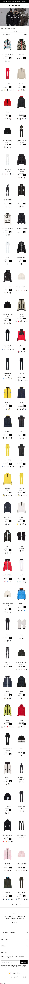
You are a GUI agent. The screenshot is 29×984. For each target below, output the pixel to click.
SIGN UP (23, 962)
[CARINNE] (7, 854)
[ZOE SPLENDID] (7, 276)
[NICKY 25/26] (7, 335)
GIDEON (7, 402)
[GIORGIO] (7, 479)
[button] (2, 5)
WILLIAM (7, 83)
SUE (21, 200)
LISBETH (21, 315)
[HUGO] (7, 624)
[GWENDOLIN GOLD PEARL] (7, 305)
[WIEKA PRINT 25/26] (7, 44)
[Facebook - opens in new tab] (12, 977)
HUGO (7, 634)
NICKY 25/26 (7, 345)
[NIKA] (7, 536)
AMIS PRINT (7, 663)
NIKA (7, 546)
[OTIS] (7, 102)
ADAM (21, 634)
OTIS (7, 112)
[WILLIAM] (7, 73)
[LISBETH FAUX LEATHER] (21, 218)
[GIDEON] (7, 392)
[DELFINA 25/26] (7, 190)
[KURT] (21, 710)
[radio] (6, 61)
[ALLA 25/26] (7, 159)
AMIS (21, 575)
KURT (21, 720)
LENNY (7, 691)
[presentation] (13, 89)
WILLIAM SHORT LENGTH (7, 749)
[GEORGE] (7, 421)
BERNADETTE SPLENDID (21, 170)
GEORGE (7, 431)
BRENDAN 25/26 (7, 835)
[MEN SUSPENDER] (21, 825)
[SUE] (21, 190)
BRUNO (21, 749)
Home (2, 28)
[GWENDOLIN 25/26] (21, 276)
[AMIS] (21, 565)
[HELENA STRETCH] (7, 565)
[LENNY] (7, 681)
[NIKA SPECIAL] (7, 507)
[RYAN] (21, 681)
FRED (21, 546)
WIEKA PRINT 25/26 (7, 54)
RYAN (21, 691)
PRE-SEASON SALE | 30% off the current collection (14, 1)
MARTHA (7, 778)
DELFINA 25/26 (7, 200)
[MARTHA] (7, 767)
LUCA (21, 345)
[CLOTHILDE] (7, 796)
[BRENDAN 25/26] (7, 825)
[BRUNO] (21, 739)
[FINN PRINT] (21, 44)
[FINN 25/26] (21, 594)
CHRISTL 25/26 (7, 374)
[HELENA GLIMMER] (21, 247)
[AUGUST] (21, 73)
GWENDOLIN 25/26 (21, 286)
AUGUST (21, 83)
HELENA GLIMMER (21, 257)
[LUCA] (21, 335)
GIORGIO (7, 489)
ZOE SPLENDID (7, 286)
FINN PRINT (21, 54)
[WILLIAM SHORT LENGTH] (7, 739)
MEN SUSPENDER (21, 835)
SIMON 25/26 (21, 806)
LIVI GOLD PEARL (21, 141)
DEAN (21, 431)
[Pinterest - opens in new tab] (17, 977)
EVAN (21, 112)
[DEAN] (21, 421)
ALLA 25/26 (8, 169)
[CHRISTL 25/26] (7, 364)
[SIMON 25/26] (21, 796)
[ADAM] (21, 624)
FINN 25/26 (21, 604)
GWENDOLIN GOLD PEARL (7, 315)
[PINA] (7, 247)
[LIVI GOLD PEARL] (21, 131)
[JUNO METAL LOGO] (7, 131)
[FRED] (21, 536)
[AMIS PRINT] (7, 653)
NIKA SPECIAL (7, 517)
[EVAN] (21, 102)
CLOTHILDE (7, 806)
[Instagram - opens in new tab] (14, 977)
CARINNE (7, 864)
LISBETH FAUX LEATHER (21, 228)
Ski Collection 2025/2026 (10, 28)
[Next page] (20, 904)
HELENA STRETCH (7, 575)
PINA (7, 257)
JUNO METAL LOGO (7, 141)
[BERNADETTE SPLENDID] (21, 159)
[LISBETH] (21, 305)
